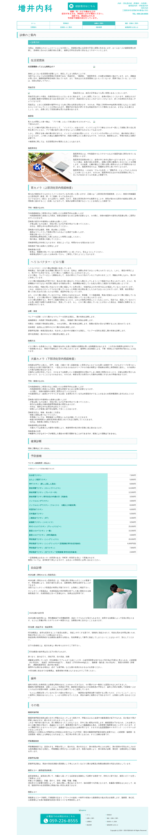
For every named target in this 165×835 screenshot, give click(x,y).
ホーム (33, 23)
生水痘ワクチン (35, 475)
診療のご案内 (99, 23)
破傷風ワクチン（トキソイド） (41, 522)
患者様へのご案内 (66, 27)
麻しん (43, 484)
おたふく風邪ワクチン (38, 480)
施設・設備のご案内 (131, 23)
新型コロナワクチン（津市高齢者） (43, 535)
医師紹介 (66, 23)
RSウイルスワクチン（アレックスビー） (45, 526)
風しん (49, 484)
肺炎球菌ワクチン (36, 488)
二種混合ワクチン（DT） (39, 518)
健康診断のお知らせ (131, 27)
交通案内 (33, 27)
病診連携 (99, 27)
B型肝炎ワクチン (36, 509)
